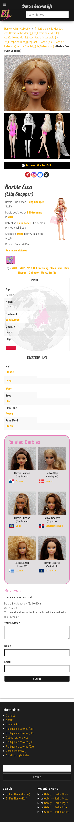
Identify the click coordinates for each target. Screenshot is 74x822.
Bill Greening (34, 212)
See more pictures (16, 250)
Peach (9, 413)
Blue (8, 401)
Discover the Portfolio (39, 165)
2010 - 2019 (18, 268)
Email (7, 662)
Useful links (12, 724)
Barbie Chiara (62, 812)
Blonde (10, 372)
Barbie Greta (61, 794)
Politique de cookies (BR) (19, 742)
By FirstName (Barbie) (18, 794)
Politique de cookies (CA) (20, 746)
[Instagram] (34, 174)
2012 (10, 217)
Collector (34, 272)
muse (20, 234)
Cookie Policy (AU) (16, 751)
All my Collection (22, 28)
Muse (44, 272)
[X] (46, 174)
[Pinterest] (27, 174)
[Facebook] (40, 174)
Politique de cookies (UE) (20, 728)
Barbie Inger (61, 803)
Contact (10, 715)
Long (9, 380)
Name (7, 646)
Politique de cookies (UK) (20, 733)
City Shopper (36, 202)
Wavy (9, 388)
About (9, 720)
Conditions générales (17, 755)
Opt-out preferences (17, 737)
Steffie (52, 272)
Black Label (23, 223)
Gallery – (49, 794)
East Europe (13, 319)
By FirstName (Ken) (16, 798)
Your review (12, 623)
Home (7, 28)
